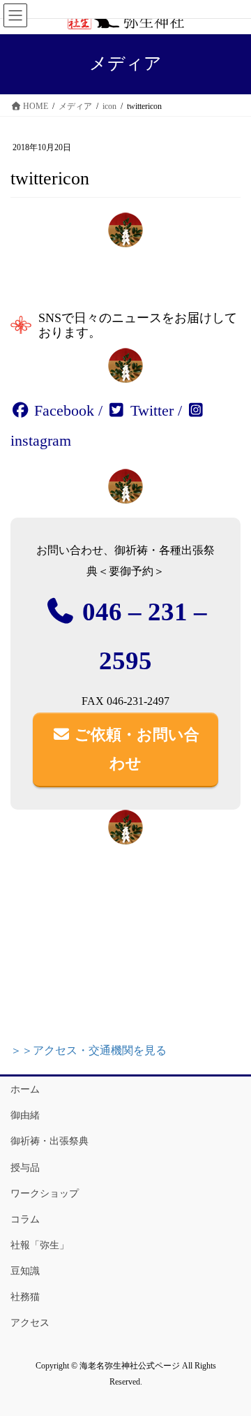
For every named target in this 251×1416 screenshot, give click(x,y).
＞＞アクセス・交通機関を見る (88, 1050)
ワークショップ (44, 1193)
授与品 (25, 1167)
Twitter (150, 410)
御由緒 (25, 1115)
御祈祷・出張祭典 (49, 1141)
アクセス (30, 1323)
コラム (25, 1219)
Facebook (62, 410)
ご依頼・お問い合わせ (134, 749)
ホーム (25, 1089)
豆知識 (25, 1271)
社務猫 (25, 1297)
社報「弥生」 (39, 1245)
